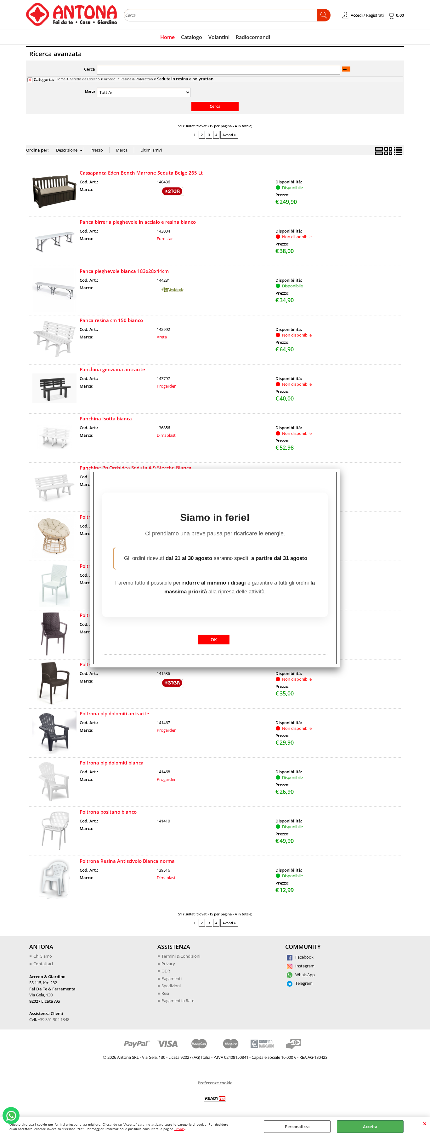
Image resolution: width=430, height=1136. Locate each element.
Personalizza (297, 1126)
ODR (165, 971)
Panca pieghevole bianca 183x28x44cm (124, 271)
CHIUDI (425, 1123)
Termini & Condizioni (180, 956)
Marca (90, 91)
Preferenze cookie (215, 1083)
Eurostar (165, 238)
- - (158, 828)
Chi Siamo (42, 956)
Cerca (89, 69)
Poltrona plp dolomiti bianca (112, 762)
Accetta (370, 1126)
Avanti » (229, 134)
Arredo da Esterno (85, 79)
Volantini (218, 37)
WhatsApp (304, 974)
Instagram (304, 966)
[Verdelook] (172, 293)
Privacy (179, 1129)
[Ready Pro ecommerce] (215, 1098)
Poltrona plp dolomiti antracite (114, 713)
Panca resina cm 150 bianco (111, 320)
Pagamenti (171, 978)
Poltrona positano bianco (108, 812)
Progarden (167, 386)
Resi (165, 993)
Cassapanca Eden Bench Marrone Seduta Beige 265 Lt (141, 173)
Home (167, 37)
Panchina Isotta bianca (106, 418)
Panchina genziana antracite (112, 369)
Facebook (304, 957)
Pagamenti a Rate (177, 1000)
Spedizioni (171, 986)
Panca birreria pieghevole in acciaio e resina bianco (138, 222)
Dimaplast (166, 435)
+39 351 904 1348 (53, 1019)
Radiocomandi (253, 37)
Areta (162, 337)
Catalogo (191, 37)
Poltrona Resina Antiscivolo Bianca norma (127, 861)
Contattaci (43, 963)
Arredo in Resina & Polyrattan (128, 79)
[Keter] (172, 194)
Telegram (303, 983)
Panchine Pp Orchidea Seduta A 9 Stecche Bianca (135, 467)
